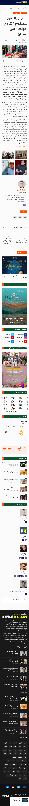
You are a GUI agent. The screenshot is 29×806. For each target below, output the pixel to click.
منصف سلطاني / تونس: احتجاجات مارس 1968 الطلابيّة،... (10, 471)
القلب (5, 754)
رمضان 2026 (16, 13)
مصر (20, 775)
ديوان (20, 768)
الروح (25, 750)
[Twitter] (18, 787)
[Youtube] (13, 787)
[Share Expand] (3, 60)
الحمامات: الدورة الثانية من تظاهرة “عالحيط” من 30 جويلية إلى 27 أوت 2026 (14, 320)
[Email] (7, 787)
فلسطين (24, 771)
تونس (20, 217)
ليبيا (4, 771)
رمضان (25, 78)
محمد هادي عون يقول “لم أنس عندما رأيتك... (10, 496)
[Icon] (23, 698)
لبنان (8, 771)
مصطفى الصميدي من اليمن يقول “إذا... (10, 652)
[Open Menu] (2, 2)
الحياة (5, 746)
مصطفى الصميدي (22, 590)
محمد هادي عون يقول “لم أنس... (11, 730)
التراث (5, 743)
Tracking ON (15, 411)
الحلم (10, 746)
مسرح (25, 775)
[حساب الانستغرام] (20, 558)
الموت (13, 761)
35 (18, 599)
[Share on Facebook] (10, 60)
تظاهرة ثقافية (13, 764)
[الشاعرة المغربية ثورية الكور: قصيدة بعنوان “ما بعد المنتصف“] (23, 481)
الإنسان (15, 743)
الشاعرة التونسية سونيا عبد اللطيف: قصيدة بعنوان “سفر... (10, 488)
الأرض (20, 743)
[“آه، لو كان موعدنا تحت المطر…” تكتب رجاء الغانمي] (23, 678)
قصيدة (18, 771)
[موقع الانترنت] (23, 576)
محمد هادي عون (22, 572)
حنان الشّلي (24, 554)
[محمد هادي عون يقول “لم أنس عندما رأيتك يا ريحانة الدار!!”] (23, 497)
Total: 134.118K (9, 411)
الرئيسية (25, 7)
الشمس (4, 750)
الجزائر (19, 746)
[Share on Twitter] (7, 60)
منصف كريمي (19, 40)
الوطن (25, 764)
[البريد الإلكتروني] (26, 540)
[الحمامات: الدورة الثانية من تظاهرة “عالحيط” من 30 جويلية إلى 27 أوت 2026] (14, 306)
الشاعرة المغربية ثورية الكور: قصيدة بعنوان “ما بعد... (11, 480)
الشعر (10, 750)
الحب (15, 746)
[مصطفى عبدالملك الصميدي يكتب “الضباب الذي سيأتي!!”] (23, 669)
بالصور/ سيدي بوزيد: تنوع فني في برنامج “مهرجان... (15, 277)
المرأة (25, 757)
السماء (20, 750)
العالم (25, 754)
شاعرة (9, 768)
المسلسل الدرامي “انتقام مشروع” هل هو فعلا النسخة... (10, 463)
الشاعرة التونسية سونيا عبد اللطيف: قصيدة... (10, 722)
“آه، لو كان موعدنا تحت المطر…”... (12, 677)
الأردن (25, 743)
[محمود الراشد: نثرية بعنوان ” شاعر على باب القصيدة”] (23, 686)
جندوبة (25, 768)
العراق (19, 754)
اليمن (20, 764)
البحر (10, 743)
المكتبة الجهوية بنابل (21, 761)
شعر (5, 768)
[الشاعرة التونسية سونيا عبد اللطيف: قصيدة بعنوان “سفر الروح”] (23, 489)
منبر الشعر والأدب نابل (12, 775)
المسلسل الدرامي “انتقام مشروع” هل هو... (11, 697)
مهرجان (25, 779)
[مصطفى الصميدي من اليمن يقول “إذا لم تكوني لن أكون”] (23, 653)
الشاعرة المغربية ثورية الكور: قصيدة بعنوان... (10, 714)
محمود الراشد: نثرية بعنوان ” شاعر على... (11, 685)
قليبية (13, 771)
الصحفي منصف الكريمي (20, 146)
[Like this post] (14, 61)
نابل (20, 779)
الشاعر (15, 750)
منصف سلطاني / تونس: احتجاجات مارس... (11, 705)
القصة (10, 754)
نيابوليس (25, 536)
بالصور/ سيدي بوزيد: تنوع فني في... (16, 800)
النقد (8, 761)
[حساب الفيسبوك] (24, 204)
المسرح (20, 757)
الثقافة (25, 746)
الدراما (25, 217)
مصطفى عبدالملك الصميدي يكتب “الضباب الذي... (10, 669)
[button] (3, 306)
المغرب (14, 757)
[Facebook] (24, 787)
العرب (15, 754)
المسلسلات (24, 13)
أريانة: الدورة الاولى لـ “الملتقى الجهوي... (12, 660)
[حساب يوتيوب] (15, 576)
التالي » (15, 599)
